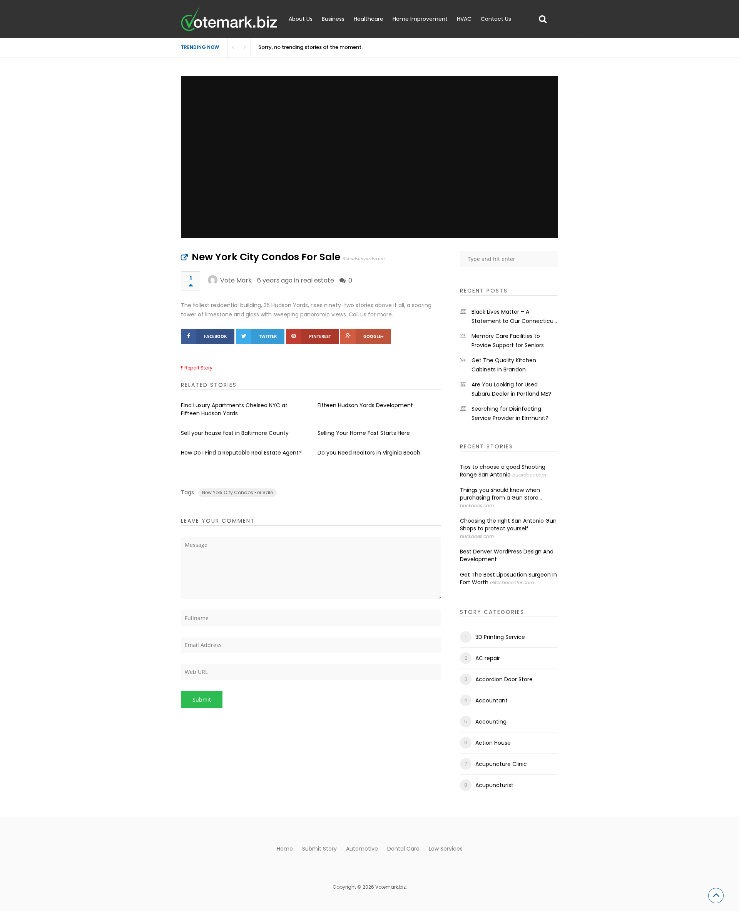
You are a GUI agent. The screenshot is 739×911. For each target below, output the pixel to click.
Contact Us (496, 19)
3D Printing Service (500, 637)
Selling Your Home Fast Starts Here (364, 433)
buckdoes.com (529, 474)
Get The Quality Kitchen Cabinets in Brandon (503, 364)
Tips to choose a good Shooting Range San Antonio (502, 470)
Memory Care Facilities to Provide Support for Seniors (507, 340)
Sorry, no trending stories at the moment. (310, 47)
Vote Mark (236, 280)
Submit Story (319, 848)
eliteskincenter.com (512, 582)
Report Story (198, 367)
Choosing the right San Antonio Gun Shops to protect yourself (508, 524)
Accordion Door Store (504, 679)
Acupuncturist (494, 785)
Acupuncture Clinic (501, 764)
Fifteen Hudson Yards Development (365, 405)
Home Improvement (420, 19)
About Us (301, 19)
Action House (493, 743)
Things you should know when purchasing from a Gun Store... (501, 493)
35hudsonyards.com (364, 258)
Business (333, 19)
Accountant (491, 700)
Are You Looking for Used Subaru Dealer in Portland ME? (511, 389)
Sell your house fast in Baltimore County (235, 433)
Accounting (491, 721)
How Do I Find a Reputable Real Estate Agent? (241, 452)
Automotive (362, 848)
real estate (317, 280)
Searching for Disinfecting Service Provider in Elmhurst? (509, 413)
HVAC (464, 19)
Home (285, 848)
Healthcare (368, 19)
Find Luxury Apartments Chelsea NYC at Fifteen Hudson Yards (234, 409)
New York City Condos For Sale (266, 257)
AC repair (487, 658)
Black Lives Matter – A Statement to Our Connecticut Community (513, 317)
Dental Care (403, 848)
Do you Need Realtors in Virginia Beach (369, 452)
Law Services (446, 848)
